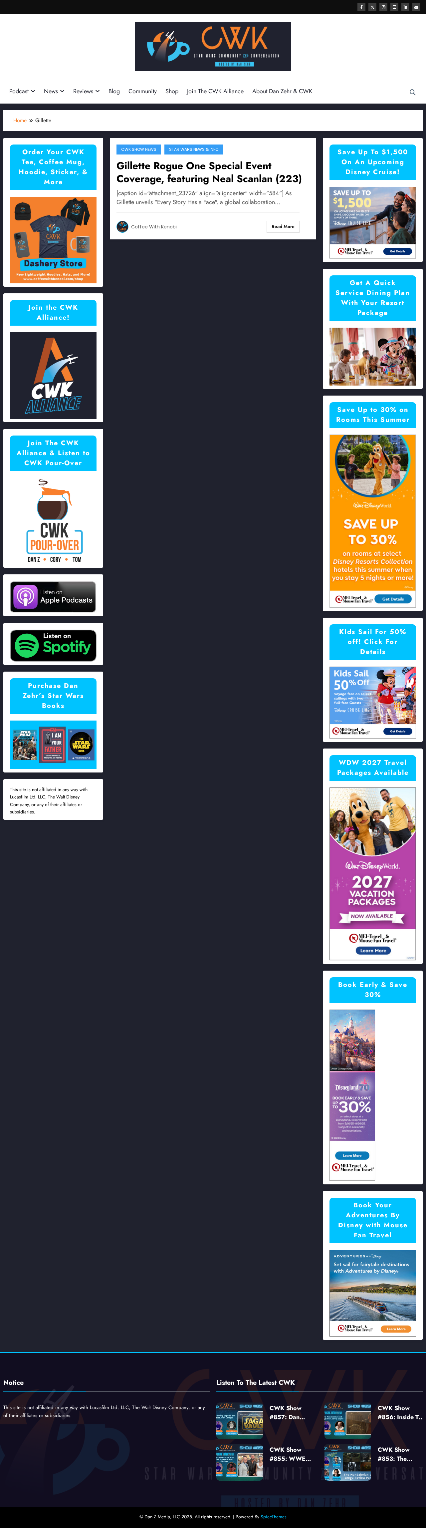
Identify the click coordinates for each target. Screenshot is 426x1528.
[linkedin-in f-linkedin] (405, 7)
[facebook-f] (361, 7)
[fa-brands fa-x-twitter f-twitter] (372, 7)
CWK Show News (138, 149)
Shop (171, 91)
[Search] (412, 92)
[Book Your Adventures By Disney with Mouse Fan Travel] (372, 1293)
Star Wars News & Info (193, 149)
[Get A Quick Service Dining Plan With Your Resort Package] (372, 356)
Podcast (19, 91)
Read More (283, 226)
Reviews (83, 91)
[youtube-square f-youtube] (394, 7)
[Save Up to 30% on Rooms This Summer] (372, 520)
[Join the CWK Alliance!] (53, 375)
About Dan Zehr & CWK (282, 91)
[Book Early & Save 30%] (352, 1095)
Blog (114, 91)
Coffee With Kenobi (154, 226)
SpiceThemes (274, 1516)
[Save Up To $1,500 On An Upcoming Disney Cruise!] (372, 222)
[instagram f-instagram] (383, 7)
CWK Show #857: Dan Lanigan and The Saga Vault (292, 1413)
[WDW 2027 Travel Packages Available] (372, 873)
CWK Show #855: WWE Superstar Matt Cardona (290, 1454)
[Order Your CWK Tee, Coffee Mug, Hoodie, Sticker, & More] (53, 239)
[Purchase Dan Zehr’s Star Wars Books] (53, 744)
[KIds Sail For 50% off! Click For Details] (372, 702)
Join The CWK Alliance (215, 91)
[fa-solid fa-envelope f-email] (416, 7)
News (51, 91)
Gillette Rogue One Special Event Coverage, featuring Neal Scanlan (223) (209, 172)
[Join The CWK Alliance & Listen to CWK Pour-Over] (53, 520)
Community (142, 91)
